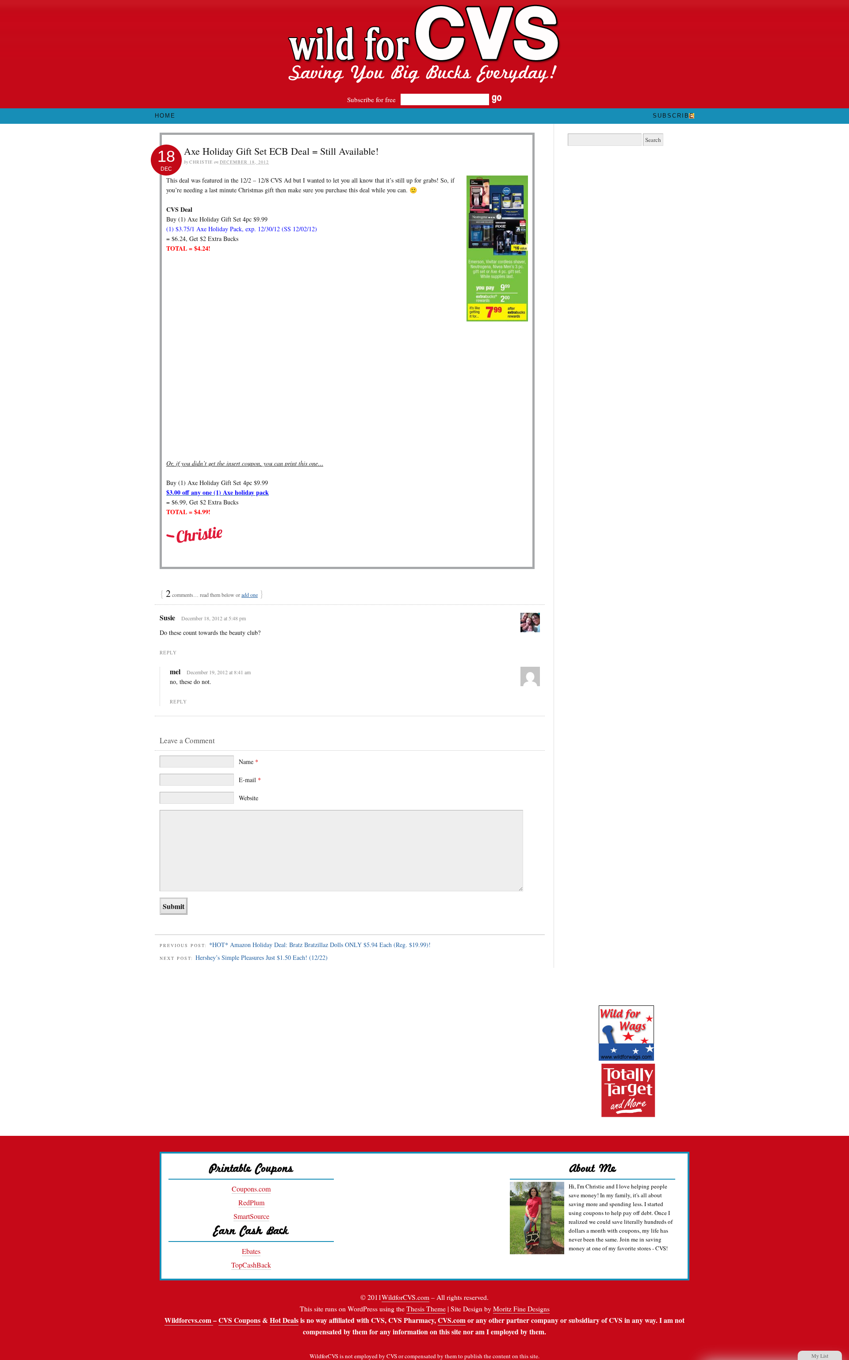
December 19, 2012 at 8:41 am (219, 672)
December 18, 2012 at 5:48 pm (213, 618)
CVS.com (452, 1320)
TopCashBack (251, 1264)
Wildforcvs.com (188, 1320)
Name (248, 761)
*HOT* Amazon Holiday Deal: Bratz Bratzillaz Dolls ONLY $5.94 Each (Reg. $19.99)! (320, 944)
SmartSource (251, 1216)
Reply (168, 652)
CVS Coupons (239, 1320)
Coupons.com (251, 1188)
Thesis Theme (426, 1308)
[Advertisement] (347, 393)
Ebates (251, 1251)
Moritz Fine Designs (521, 1308)
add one (249, 594)
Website (248, 798)
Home (165, 115)
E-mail (250, 780)
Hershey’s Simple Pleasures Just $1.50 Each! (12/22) (261, 957)
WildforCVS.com (405, 1297)
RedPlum (251, 1202)
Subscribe (673, 115)
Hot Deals (284, 1320)
